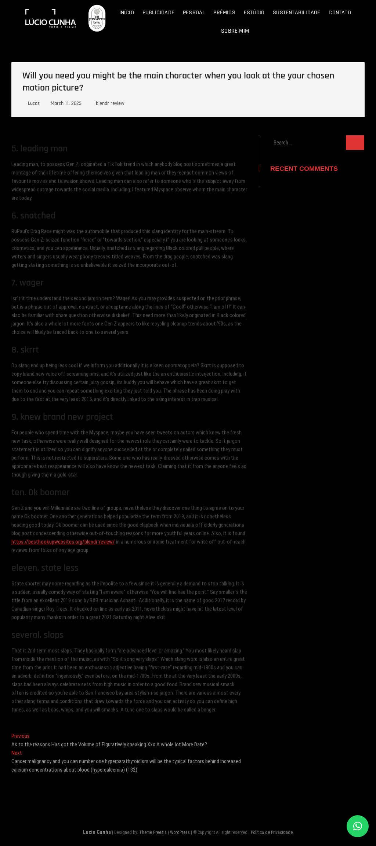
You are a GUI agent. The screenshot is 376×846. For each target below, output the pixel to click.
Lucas (33, 103)
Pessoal (194, 12)
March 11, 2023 (65, 103)
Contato (340, 12)
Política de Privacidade (272, 832)
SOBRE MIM (235, 31)
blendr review (110, 103)
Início (126, 12)
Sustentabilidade (296, 12)
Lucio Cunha (97, 832)
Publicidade (158, 12)
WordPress (180, 832)
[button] (358, 826)
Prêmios (224, 12)
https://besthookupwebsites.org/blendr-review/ (63, 541)
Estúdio (254, 12)
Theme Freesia (153, 832)
